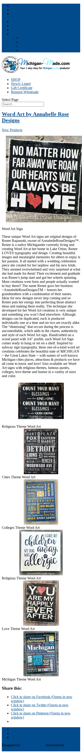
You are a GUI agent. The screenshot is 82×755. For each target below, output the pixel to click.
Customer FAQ (31, 42)
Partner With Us (22, 21)
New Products (12, 130)
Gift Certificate (21, 88)
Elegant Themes (32, 745)
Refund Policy (30, 50)
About (24, 38)
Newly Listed (21, 84)
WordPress (9, 749)
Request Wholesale (24, 92)
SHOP (15, 80)
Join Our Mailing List (26, 26)
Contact (16, 30)
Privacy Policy (30, 46)
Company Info (21, 34)
